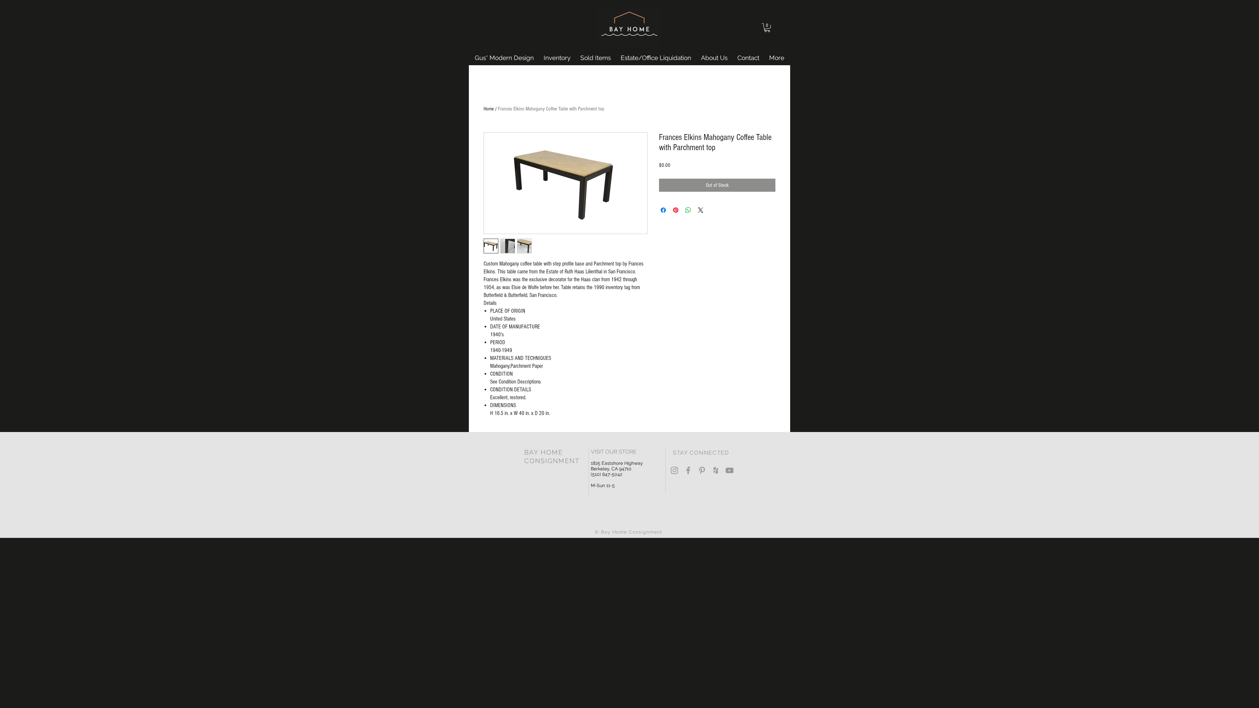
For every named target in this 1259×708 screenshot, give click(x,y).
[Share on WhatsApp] (688, 210)
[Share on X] (701, 210)
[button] (767, 27)
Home (489, 109)
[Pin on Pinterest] (676, 210)
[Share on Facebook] (663, 210)
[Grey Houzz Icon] (716, 470)
